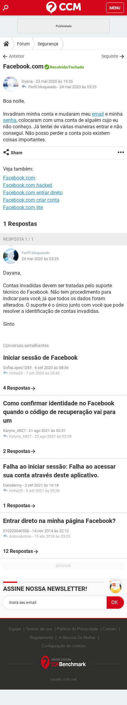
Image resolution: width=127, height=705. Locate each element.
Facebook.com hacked (27, 185)
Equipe (15, 629)
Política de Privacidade (77, 629)
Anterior (16, 56)
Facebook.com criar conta (31, 200)
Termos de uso (39, 629)
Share (17, 152)
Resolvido (58, 67)
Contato (110, 629)
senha (9, 120)
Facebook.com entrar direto (33, 193)
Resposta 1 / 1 (18, 239)
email (98, 114)
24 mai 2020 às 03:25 (77, 87)
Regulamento (41, 637)
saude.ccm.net (63, 679)
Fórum (23, 43)
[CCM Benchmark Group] (63, 663)
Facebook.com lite (23, 207)
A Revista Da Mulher (77, 637)
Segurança (48, 43)
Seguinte (109, 56)
